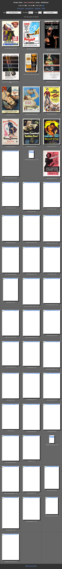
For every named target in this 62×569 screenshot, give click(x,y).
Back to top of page (31, 566)
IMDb (43, 8)
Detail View (21, 5)
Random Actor (29, 8)
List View (30, 5)
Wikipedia (38, 8)
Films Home (20, 8)
